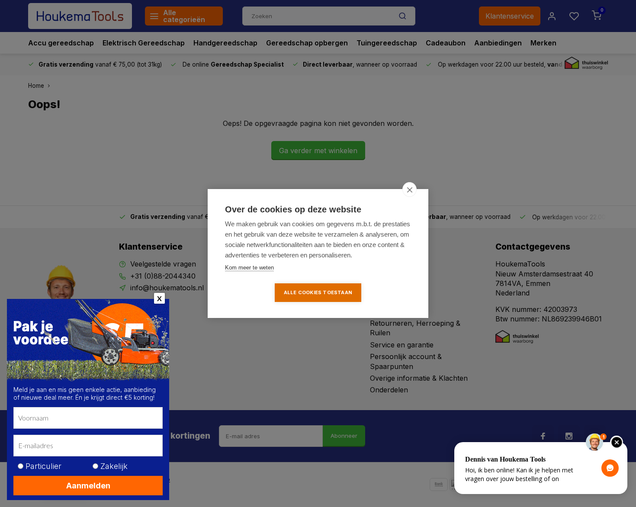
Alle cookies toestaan (318, 292)
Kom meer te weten (249, 267)
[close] (409, 189)
